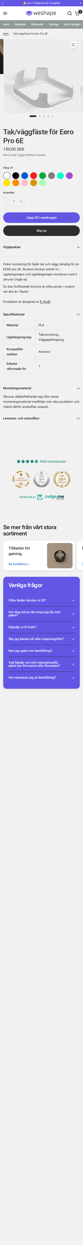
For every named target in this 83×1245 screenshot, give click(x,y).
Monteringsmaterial (17, 388)
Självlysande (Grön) (42, 182)
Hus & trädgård (73, 24)
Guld (33, 182)
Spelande (20, 24)
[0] (76, 13)
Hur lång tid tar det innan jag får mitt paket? (34, 613)
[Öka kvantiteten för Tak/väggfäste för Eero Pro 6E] (20, 201)
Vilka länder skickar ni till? (27, 600)
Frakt (21, 155)
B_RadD (45, 302)
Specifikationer (14, 314)
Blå (24, 175)
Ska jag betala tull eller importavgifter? (36, 639)
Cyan (60, 175)
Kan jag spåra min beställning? (30, 651)
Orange (15, 182)
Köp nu (41, 231)
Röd (33, 175)
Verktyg (53, 24)
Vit (6, 175)
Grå (51, 175)
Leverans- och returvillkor (21, 418)
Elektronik (37, 24)
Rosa (24, 182)
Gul (6, 182)
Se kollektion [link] (18, 564)
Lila (69, 175)
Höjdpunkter (12, 247)
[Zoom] (73, 45)
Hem (6, 24)
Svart (15, 175)
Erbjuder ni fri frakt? (22, 627)
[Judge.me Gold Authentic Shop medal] (41, 479)
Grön (42, 175)
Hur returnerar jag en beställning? (32, 677)
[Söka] (69, 13)
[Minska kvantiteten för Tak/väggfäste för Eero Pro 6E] (6, 201)
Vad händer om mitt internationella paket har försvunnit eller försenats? (34, 664)
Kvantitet (8, 192)
